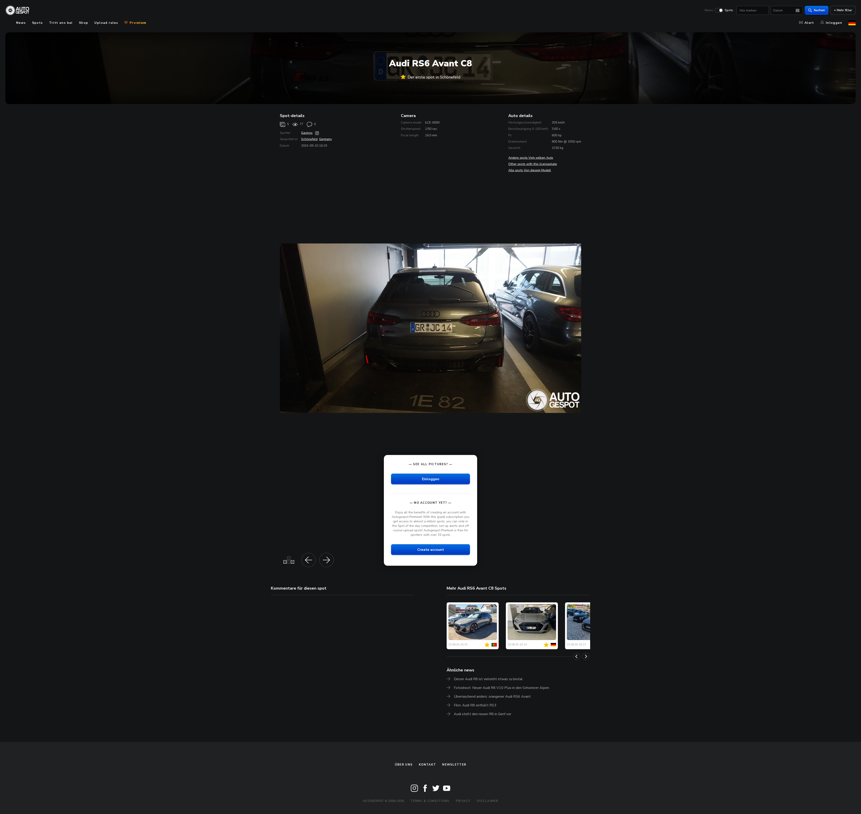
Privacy (463, 801)
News (709, 10)
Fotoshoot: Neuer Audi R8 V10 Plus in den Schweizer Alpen (501, 687)
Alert (809, 23)
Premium (137, 23)
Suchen (819, 10)
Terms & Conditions (429, 801)
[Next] (585, 656)
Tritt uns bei (61, 23)
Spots (729, 10)
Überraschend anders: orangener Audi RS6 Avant (492, 696)
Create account (430, 549)
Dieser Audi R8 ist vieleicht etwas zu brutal (488, 679)
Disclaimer (487, 801)
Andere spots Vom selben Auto (530, 158)
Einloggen (430, 478)
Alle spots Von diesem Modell (529, 170)
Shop (83, 23)
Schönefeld (309, 139)
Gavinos (307, 133)
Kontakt (427, 765)
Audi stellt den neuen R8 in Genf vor (482, 714)
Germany (325, 139)
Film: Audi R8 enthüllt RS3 (475, 705)
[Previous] (576, 656)
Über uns (404, 765)
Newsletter (454, 765)
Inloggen (834, 23)
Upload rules (106, 23)
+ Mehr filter (843, 10)
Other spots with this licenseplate (532, 164)
